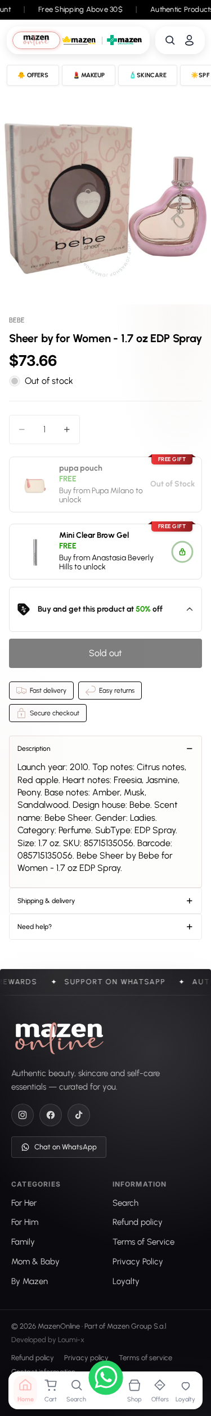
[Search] (170, 40)
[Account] (189, 40)
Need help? (34, 927)
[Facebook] (50, 1115)
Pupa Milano (113, 490)
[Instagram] (22, 1115)
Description (34, 749)
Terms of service (145, 1358)
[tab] (36, 40)
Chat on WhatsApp (65, 1147)
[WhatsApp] (105, 1379)
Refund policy (32, 1358)
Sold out (105, 653)
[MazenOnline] (59, 1038)
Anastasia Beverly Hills (106, 562)
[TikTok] (79, 1115)
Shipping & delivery (46, 901)
